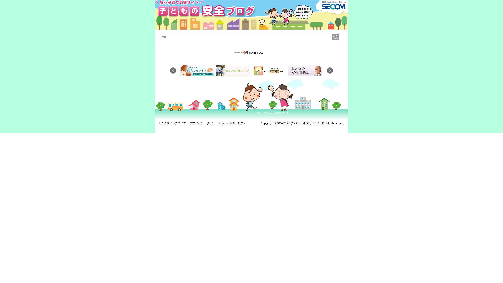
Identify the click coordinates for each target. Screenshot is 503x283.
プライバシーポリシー (203, 123)
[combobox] (246, 37)
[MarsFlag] (249, 52)
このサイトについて (173, 123)
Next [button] (330, 70)
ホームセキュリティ (233, 123)
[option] (198, 70)
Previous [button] (173, 70)
